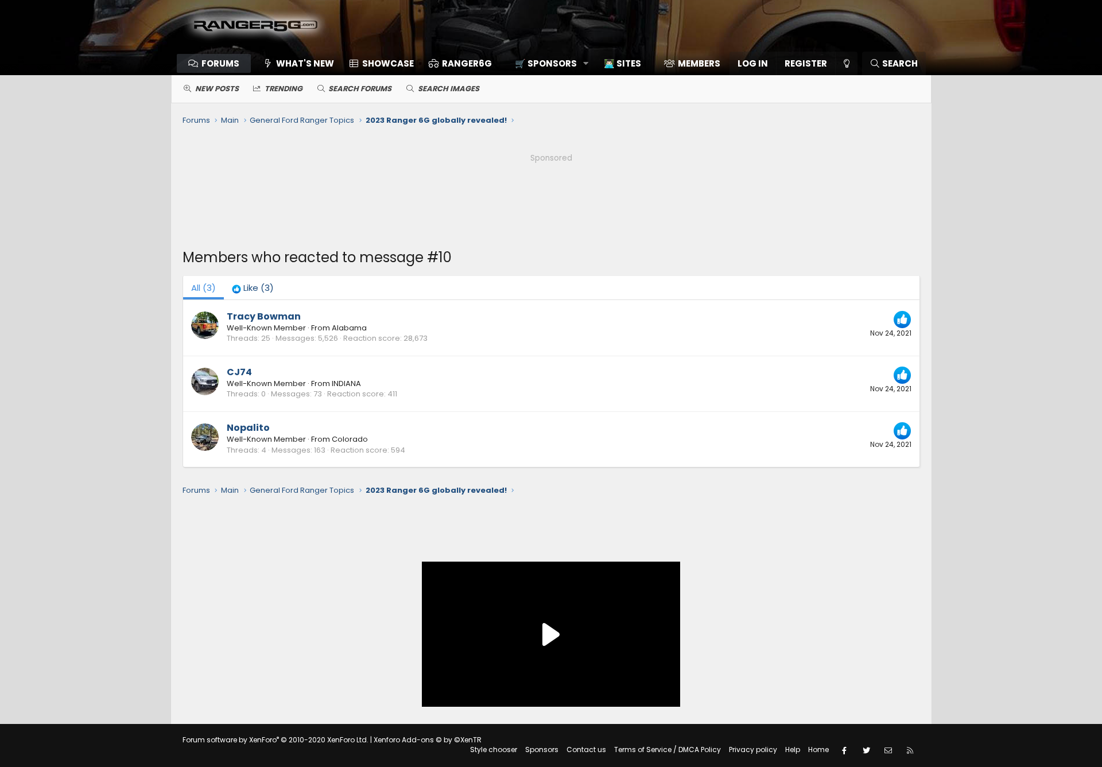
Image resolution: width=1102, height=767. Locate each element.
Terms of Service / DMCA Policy (667, 749)
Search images (448, 88)
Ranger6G (467, 63)
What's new (305, 63)
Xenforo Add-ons (428, 740)
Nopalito (248, 427)
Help (792, 749)
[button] (547, 63)
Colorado (350, 439)
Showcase (388, 63)
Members (699, 63)
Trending (283, 88)
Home (818, 749)
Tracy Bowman (264, 316)
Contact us (586, 749)
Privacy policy (753, 749)
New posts (217, 88)
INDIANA (346, 383)
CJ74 (239, 372)
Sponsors (541, 749)
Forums (220, 63)
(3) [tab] (203, 288)
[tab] (253, 287)
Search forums (359, 88)
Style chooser (493, 749)
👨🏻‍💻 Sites (622, 63)
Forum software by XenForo (275, 740)
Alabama (349, 327)
